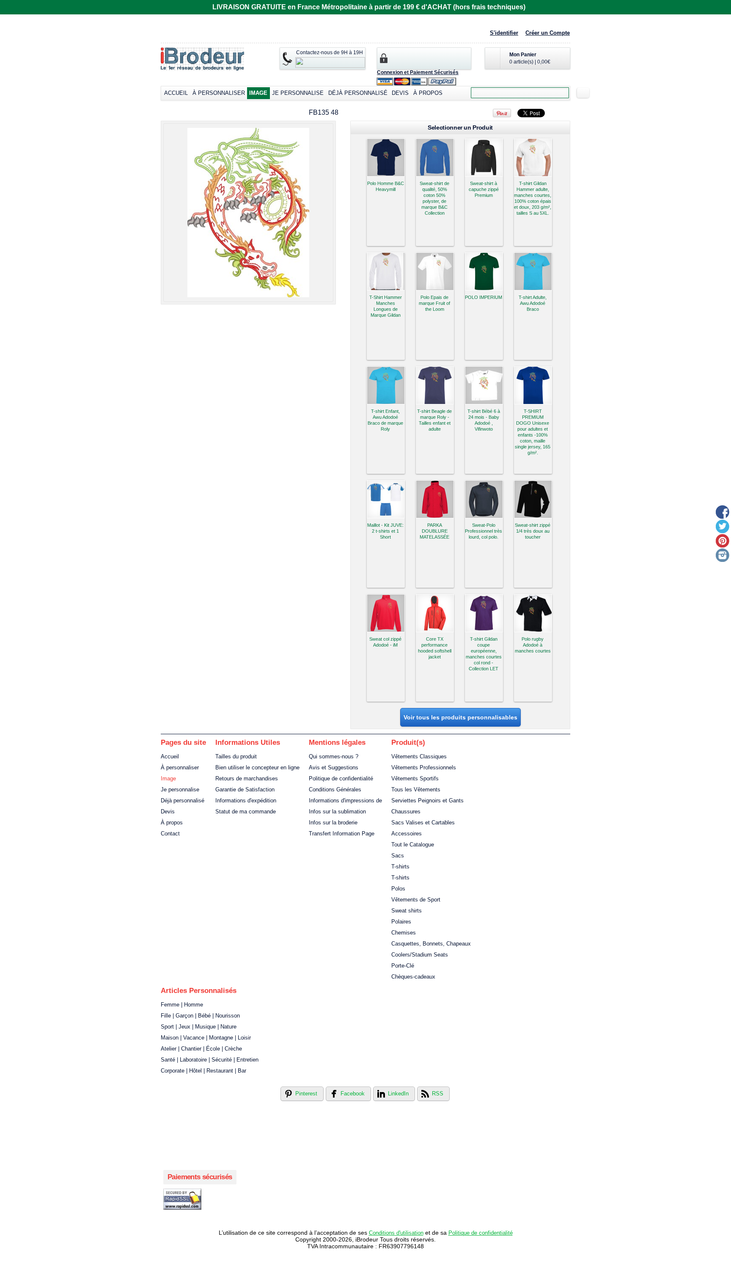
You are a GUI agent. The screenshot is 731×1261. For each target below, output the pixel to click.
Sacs (397, 855)
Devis (400, 93)
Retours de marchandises (246, 778)
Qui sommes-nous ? (333, 756)
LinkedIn (398, 1093)
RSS (437, 1093)
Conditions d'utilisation (396, 1233)
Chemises (403, 932)
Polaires (401, 921)
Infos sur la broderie (333, 822)
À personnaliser (218, 93)
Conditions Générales (335, 789)
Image (258, 93)
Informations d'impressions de (345, 800)
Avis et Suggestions (333, 767)
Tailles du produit (236, 756)
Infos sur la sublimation (337, 811)
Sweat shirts (406, 910)
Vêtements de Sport (415, 899)
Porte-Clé (402, 965)
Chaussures (405, 811)
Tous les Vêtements (415, 789)
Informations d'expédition (245, 800)
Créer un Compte (547, 33)
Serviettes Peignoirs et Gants (427, 800)
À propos (427, 93)
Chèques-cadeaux (413, 976)
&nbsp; (386, 157)
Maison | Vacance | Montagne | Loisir (206, 1037)
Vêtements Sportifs (415, 778)
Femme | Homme (182, 1004)
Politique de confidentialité (341, 778)
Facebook (353, 1093)
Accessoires (406, 833)
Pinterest (306, 1093)
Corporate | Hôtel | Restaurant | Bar (203, 1070)
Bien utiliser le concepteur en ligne (257, 767)
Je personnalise (298, 93)
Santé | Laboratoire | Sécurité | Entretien (209, 1059)
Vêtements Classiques (419, 756)
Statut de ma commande (245, 811)
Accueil (176, 93)
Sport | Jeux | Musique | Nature (198, 1026)
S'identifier (504, 33)
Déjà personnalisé (357, 93)
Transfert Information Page (341, 833)
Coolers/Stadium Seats (419, 954)
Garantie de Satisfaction (245, 789)
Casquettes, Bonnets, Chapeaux (431, 943)
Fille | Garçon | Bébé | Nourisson (200, 1015)
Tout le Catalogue (412, 844)
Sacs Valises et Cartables (423, 822)
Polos (398, 888)
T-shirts (400, 866)
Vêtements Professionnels (423, 767)
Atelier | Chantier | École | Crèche (201, 1048)
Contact (170, 833)
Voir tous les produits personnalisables (460, 717)
